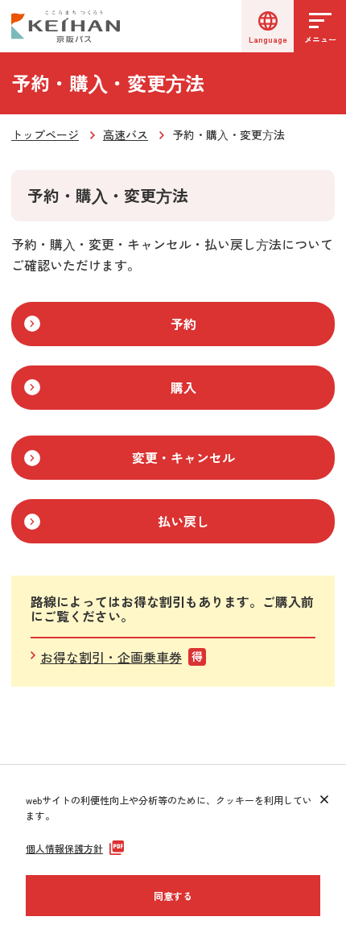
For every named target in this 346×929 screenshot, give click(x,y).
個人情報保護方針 (64, 848)
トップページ (45, 134)
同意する (173, 895)
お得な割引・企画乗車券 (111, 657)
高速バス (125, 134)
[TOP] (315, 765)
